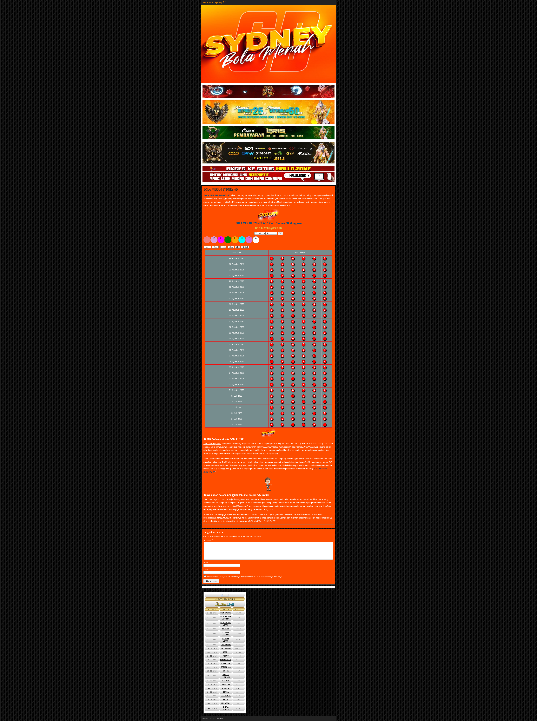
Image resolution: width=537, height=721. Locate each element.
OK (280, 233)
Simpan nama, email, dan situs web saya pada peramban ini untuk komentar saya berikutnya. (245, 577)
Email (206, 569)
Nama (207, 562)
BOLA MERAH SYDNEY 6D (220, 189)
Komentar (208, 540)
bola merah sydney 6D (214, 2)
